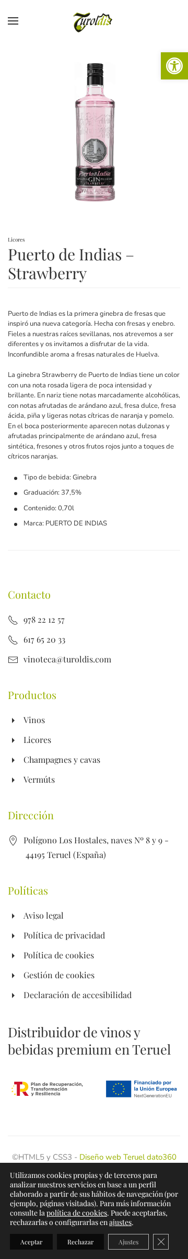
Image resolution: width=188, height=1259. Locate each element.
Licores (16, 239)
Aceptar (31, 1242)
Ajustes (128, 1242)
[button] (174, 65)
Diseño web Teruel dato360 (128, 1157)
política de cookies (76, 1213)
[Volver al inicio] (94, 21)
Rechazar (80, 1242)
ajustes (120, 1222)
